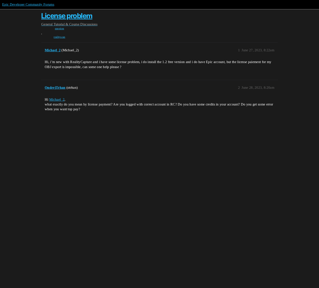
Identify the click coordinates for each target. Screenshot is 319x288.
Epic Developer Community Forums (28, 4)
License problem (66, 16)
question (59, 28)
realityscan (59, 37)
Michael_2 (56, 99)
